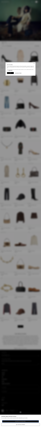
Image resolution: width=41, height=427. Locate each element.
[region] (21, 69)
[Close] (20, 412)
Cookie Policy (10, 70)
